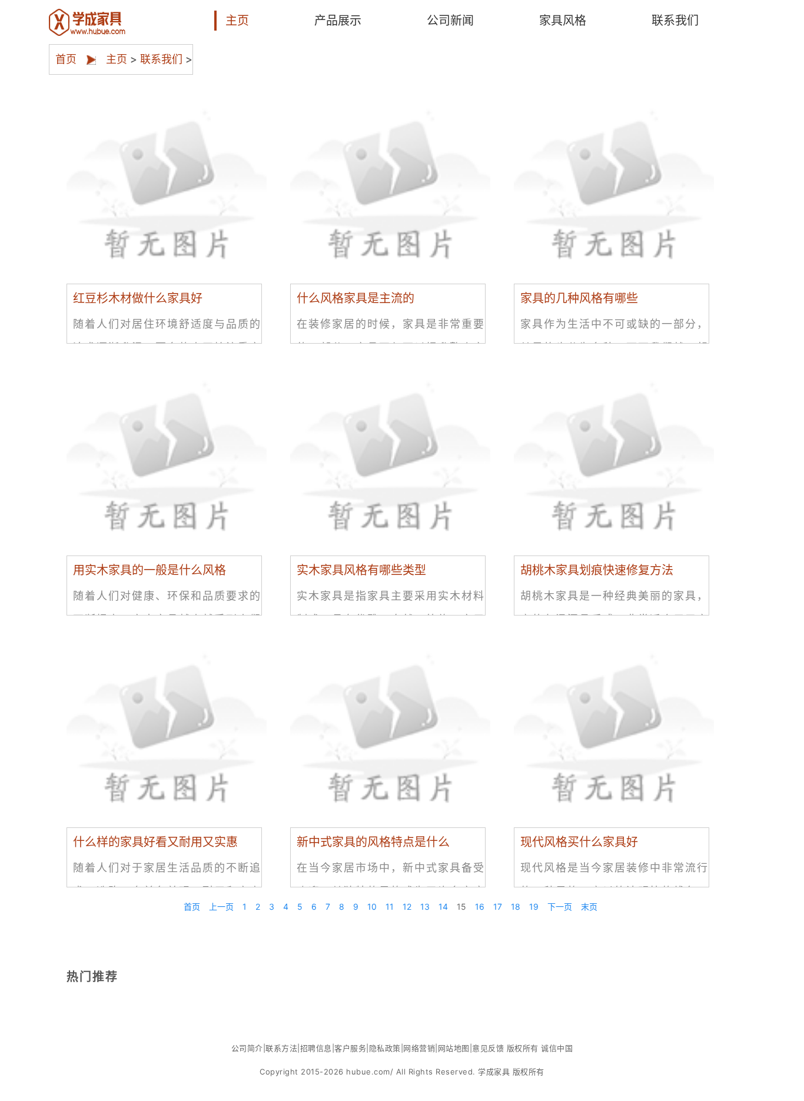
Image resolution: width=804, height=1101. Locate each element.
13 (425, 907)
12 (407, 907)
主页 (237, 21)
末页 (589, 907)
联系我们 (675, 21)
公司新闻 (450, 21)
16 (479, 907)
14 (443, 907)
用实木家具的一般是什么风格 (149, 570)
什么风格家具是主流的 (355, 298)
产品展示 (337, 21)
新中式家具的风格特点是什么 (373, 842)
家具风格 (562, 21)
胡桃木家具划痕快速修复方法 (596, 570)
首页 (66, 54)
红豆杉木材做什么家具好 (137, 298)
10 (372, 907)
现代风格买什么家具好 (579, 842)
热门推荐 (92, 976)
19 (534, 907)
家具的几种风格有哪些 (579, 298)
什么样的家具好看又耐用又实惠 (155, 842)
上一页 (221, 907)
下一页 (559, 907)
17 (497, 907)
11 (390, 907)
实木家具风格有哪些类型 (361, 570)
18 (515, 907)
